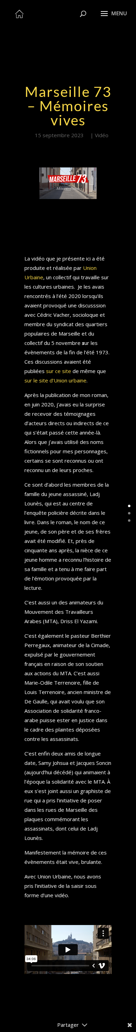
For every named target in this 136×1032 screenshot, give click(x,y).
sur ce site (58, 371)
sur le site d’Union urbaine (55, 380)
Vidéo (101, 135)
